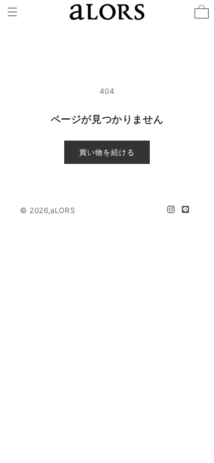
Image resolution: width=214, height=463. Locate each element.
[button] (12, 12)
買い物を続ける (107, 152)
